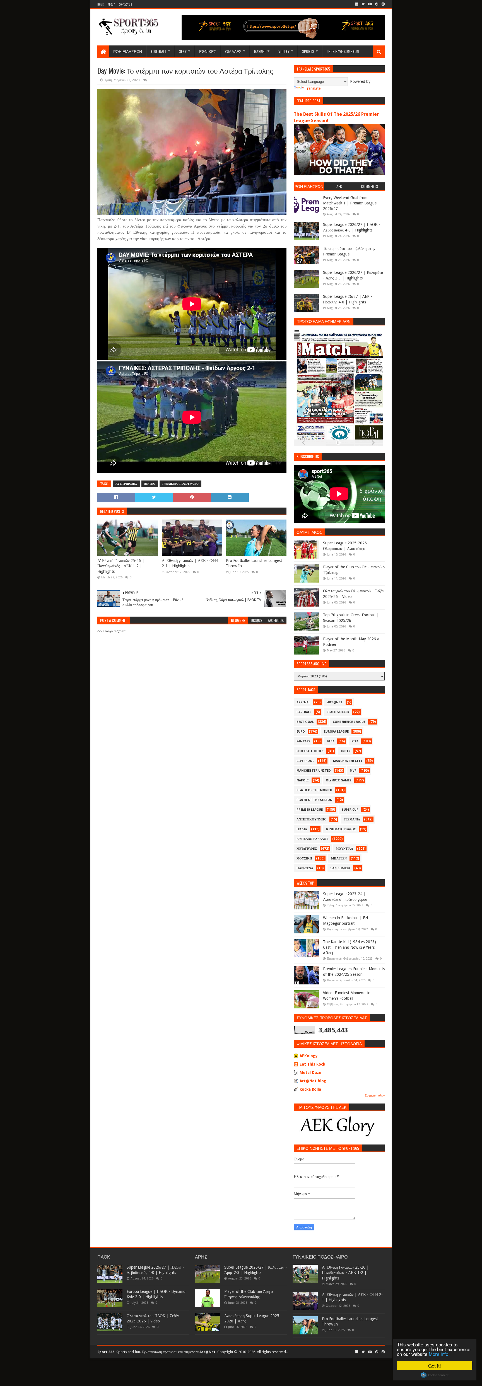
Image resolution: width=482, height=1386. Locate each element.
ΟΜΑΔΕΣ (233, 51)
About (111, 4)
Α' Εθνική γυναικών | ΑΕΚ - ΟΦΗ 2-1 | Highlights (190, 563)
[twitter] (363, 4)
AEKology (309, 1056)
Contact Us (125, 4)
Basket (260, 51)
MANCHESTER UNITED (314, 770)
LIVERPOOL (305, 761)
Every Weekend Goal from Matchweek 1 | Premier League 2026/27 (350, 203)
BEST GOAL (305, 722)
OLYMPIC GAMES (338, 780)
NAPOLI (303, 780)
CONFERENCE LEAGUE (349, 722)
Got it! (434, 1365)
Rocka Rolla (310, 1089)
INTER (346, 751)
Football (159, 51)
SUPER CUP (350, 810)
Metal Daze (310, 1072)
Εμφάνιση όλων (375, 1095)
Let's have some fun (343, 51)
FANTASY (303, 741)
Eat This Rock (312, 1064)
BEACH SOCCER (338, 712)
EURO (301, 731)
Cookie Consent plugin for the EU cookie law (435, 1375)
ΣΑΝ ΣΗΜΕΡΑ (340, 868)
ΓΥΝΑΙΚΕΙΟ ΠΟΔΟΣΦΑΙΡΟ (180, 483)
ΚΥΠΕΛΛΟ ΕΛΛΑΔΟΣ (312, 839)
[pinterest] (376, 4)
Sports (308, 51)
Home (100, 4)
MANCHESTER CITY (347, 761)
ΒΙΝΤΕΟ (149, 483)
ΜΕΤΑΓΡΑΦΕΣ (307, 849)
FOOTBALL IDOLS (310, 751)
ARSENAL (303, 702)
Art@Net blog (313, 1081)
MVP (353, 770)
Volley (284, 51)
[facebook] (356, 4)
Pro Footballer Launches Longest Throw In (254, 563)
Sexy (183, 51)
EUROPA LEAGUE (336, 731)
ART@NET (335, 702)
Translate (312, 88)
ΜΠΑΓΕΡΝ (339, 858)
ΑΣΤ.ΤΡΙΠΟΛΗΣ (126, 483)
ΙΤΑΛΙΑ (302, 829)
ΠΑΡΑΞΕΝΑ (305, 868)
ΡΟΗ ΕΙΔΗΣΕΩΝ (127, 51)
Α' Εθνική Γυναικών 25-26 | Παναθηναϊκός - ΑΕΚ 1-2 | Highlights (120, 566)
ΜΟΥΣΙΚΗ (304, 858)
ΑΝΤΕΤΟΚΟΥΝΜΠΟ (312, 819)
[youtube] (370, 4)
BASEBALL (304, 712)
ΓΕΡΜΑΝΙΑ (352, 819)
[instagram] (382, 4)
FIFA (354, 741)
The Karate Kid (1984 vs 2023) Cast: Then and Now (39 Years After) (349, 947)
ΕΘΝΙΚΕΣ (207, 51)
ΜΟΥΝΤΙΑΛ (344, 849)
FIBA (330, 741)
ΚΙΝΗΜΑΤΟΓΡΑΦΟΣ (341, 829)
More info (438, 1353)
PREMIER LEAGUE (310, 810)
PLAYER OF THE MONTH (314, 790)
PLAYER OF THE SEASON (314, 800)
